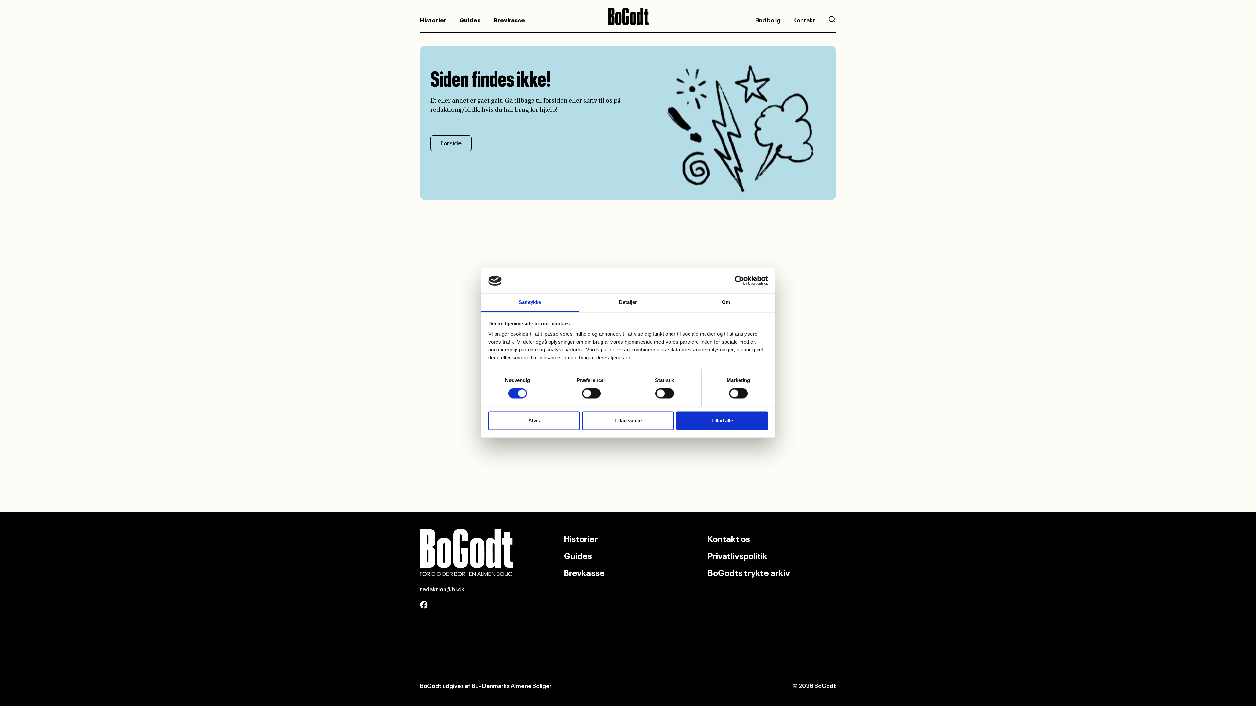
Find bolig (767, 19)
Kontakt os (729, 538)
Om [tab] (726, 302)
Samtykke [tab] (530, 302)
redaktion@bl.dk (442, 588)
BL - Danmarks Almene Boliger (512, 685)
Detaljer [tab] (628, 302)
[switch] (591, 393)
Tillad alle (722, 420)
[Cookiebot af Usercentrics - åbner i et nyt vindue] (739, 281)
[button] (832, 19)
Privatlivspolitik (737, 555)
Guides (470, 19)
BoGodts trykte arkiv (749, 572)
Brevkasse (509, 19)
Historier (433, 19)
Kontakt (804, 19)
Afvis (534, 420)
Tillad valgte (628, 420)
